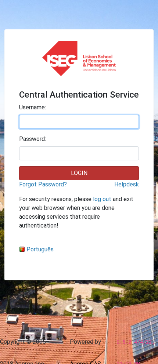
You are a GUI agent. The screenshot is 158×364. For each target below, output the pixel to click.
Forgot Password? (43, 184)
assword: (32, 138)
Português (40, 249)
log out (102, 199)
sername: (32, 107)
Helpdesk (126, 184)
